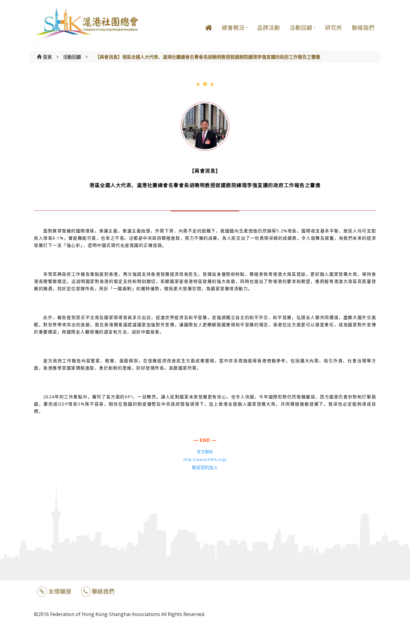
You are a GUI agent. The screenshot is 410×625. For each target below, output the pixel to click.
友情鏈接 (60, 591)
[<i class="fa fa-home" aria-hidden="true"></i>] (208, 32)
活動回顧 (301, 27)
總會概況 (233, 27)
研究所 (333, 27)
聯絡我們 (363, 27)
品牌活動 (268, 27)
